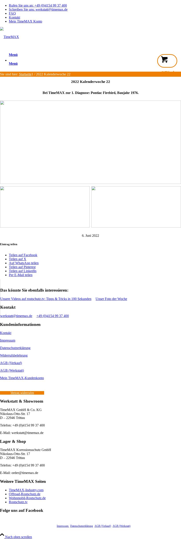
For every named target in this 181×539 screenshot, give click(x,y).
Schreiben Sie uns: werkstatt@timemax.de (38, 9)
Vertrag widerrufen (22, 392)
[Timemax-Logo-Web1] (9, 37)
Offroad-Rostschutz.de (24, 494)
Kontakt (14, 17)
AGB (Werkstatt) (12, 370)
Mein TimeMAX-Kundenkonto (22, 378)
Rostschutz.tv (18, 502)
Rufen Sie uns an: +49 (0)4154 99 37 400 (38, 5)
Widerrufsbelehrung (14, 355)
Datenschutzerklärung (15, 348)
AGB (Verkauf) (11, 363)
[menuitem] (95, 6)
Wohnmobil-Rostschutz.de (27, 498)
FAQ (12, 13)
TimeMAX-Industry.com (26, 490)
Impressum (7, 340)
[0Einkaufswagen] (167, 61)
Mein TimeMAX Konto (25, 21)
